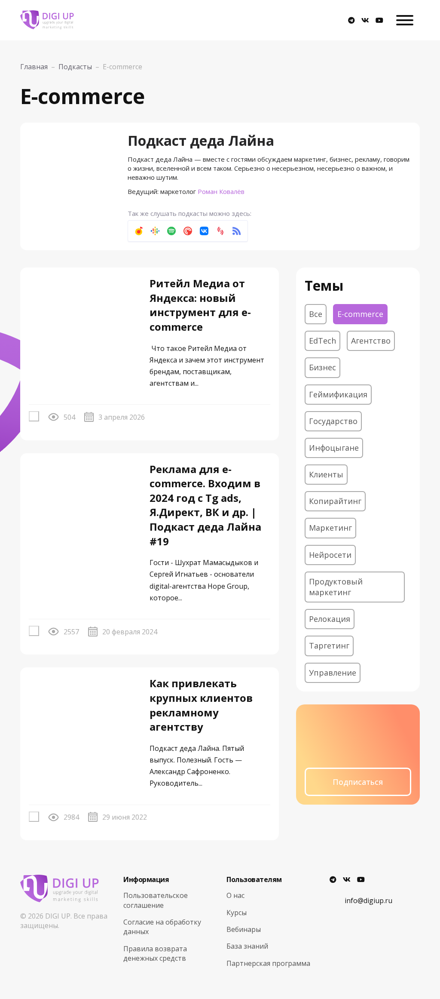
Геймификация (338, 394)
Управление (332, 672)
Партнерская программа (268, 963)
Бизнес (322, 367)
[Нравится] (34, 416)
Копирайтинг (335, 501)
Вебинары (243, 929)
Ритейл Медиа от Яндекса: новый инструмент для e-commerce (200, 305)
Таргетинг (329, 645)
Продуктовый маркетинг (336, 586)
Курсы (236, 912)
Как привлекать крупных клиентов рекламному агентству (201, 705)
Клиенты (326, 474)
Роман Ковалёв (221, 191)
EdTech (322, 340)
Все (315, 314)
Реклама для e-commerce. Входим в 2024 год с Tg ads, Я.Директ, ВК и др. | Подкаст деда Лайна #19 (205, 505)
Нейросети (330, 555)
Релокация (329, 619)
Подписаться (358, 782)
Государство (333, 421)
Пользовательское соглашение (155, 900)
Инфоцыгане (334, 448)
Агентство (371, 340)
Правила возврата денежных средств (155, 953)
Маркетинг (330, 528)
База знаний (247, 946)
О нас (235, 895)
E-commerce (360, 314)
